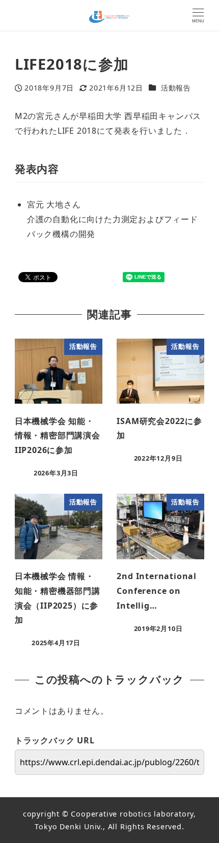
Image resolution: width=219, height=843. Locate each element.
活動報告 (176, 88)
